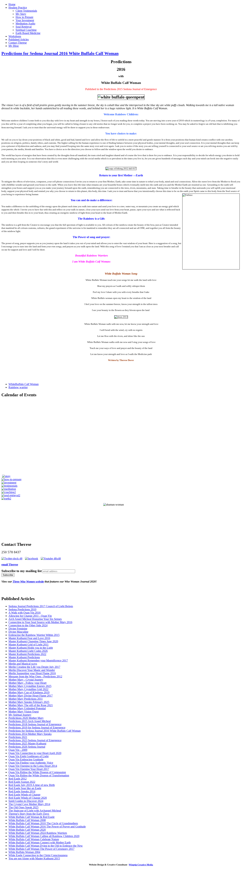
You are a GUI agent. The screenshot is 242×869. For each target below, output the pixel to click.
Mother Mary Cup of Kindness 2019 (29, 692)
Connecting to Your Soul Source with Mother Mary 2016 (40, 622)
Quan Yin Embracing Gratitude (26, 759)
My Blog (14, 45)
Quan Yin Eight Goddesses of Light (29, 756)
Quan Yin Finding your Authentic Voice (31, 762)
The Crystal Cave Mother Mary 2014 (29, 804)
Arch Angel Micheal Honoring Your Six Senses (35, 618)
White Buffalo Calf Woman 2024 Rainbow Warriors (38, 832)
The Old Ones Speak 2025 (23, 807)
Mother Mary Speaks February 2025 (29, 702)
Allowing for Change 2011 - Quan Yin (30, 615)
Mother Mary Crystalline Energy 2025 (30, 686)
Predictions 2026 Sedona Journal (27, 746)
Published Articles (19, 39)
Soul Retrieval (24, 26)
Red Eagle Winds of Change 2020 (28, 797)
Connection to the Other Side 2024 (28, 625)
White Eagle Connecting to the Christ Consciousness (38, 855)
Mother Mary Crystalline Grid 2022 (28, 689)
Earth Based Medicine (28, 33)
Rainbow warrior (18, 387)
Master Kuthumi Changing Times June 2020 (33, 641)
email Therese (9, 564)
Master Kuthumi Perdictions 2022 (27, 654)
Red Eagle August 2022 (22, 781)
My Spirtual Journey (20, 714)
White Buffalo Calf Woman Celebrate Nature (34, 839)
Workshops (15, 36)
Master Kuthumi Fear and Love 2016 (29, 638)
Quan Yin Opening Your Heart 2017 (29, 769)
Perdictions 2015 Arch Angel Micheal (30, 721)
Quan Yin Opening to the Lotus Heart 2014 (33, 765)
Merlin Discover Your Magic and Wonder (32, 670)
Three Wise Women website (28, 581)
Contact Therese (18, 42)
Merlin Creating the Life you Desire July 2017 (34, 666)
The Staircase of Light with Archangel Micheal (35, 810)
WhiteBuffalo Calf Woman (24, 384)
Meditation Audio (25, 23)
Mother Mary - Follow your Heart (27, 682)
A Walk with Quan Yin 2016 (25, 612)
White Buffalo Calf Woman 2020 (27, 829)
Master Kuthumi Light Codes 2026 (28, 650)
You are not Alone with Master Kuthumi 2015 (34, 858)
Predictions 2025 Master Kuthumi (27, 743)
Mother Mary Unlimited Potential (27, 708)
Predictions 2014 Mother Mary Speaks (30, 733)
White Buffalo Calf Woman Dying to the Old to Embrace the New (46, 845)
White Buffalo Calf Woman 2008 (27, 820)
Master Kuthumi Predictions (24, 657)
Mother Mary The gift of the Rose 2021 (31, 705)
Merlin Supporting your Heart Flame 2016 (32, 673)
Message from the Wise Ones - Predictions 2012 (35, 676)
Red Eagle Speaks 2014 (22, 791)
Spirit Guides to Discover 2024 (26, 800)
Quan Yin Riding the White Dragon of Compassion (37, 772)
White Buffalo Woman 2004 (24, 852)
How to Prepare (24, 17)
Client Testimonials (26, 10)
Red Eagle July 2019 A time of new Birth (32, 785)
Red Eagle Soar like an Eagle (25, 788)
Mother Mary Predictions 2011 (26, 698)
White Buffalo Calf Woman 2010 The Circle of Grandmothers (43, 823)
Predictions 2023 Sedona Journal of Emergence (35, 740)
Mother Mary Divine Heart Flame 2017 (31, 695)
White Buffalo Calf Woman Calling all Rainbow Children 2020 (44, 836)
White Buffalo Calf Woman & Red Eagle (32, 816)
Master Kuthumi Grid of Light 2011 (29, 644)
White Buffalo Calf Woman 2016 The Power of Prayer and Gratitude (47, 826)
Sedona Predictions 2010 (22, 609)
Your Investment (25, 20)
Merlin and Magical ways (23, 663)
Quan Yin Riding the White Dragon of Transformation (39, 775)
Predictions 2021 (18, 737)
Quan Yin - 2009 (18, 749)
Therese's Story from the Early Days (29, 813)
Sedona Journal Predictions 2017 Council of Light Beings (41, 606)
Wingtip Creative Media (141, 864)
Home (12, 4)
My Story (21, 13)
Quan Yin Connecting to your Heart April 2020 (35, 753)
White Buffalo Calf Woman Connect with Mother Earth (40, 842)
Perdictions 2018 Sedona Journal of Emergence (35, 724)
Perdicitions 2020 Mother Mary (26, 717)
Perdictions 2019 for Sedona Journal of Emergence (37, 727)
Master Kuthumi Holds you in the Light (31, 647)
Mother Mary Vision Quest (24, 711)
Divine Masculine (18, 631)
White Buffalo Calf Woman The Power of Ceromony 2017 (41, 848)
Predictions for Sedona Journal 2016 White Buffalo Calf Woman (60, 53)
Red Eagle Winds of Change (24, 794)
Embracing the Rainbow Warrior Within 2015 (34, 634)
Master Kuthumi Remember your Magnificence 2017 (38, 660)
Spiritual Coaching (26, 29)
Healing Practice (18, 7)
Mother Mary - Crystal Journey (26, 679)
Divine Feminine (18, 628)
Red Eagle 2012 (18, 778)
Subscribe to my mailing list (21, 571)
